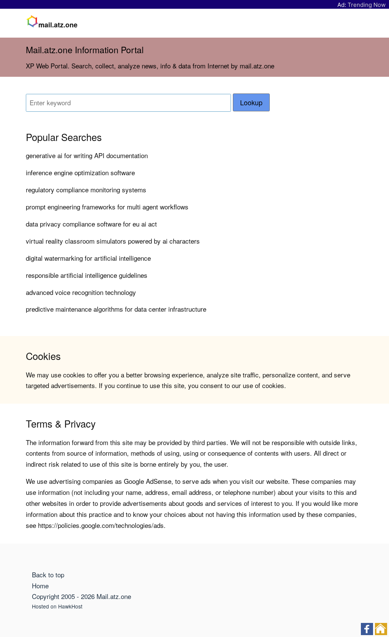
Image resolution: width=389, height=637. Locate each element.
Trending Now (367, 4)
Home (40, 585)
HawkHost (70, 606)
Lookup (251, 102)
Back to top (48, 574)
